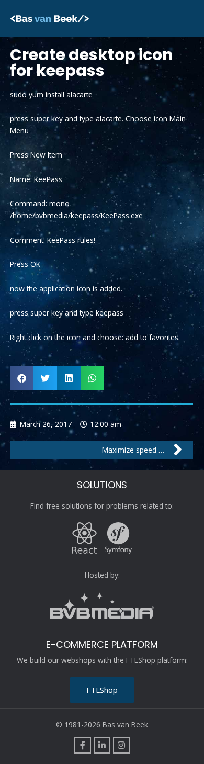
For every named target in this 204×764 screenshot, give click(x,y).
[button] (21, 378)
